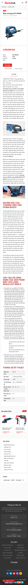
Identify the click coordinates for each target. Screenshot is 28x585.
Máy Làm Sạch (7, 465)
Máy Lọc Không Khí (9, 458)
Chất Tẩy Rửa (7, 451)
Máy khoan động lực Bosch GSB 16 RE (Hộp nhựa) (20, 428)
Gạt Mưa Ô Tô (7, 447)
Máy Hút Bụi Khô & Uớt (9, 456)
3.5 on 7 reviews (13, 15)
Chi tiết (14, 74)
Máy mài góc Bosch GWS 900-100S (7, 428)
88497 (12, 480)
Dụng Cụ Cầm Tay (8, 469)
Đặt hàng (7, 65)
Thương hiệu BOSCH (8, 211)
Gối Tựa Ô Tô (7, 454)
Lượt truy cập (7, 480)
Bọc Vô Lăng (7, 449)
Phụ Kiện (6, 460)
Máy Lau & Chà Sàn (9, 463)
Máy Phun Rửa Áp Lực (9, 445)
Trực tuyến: (18, 480)
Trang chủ (4, 6)
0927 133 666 (22, 579)
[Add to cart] (11, 432)
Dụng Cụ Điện (11, 6)
